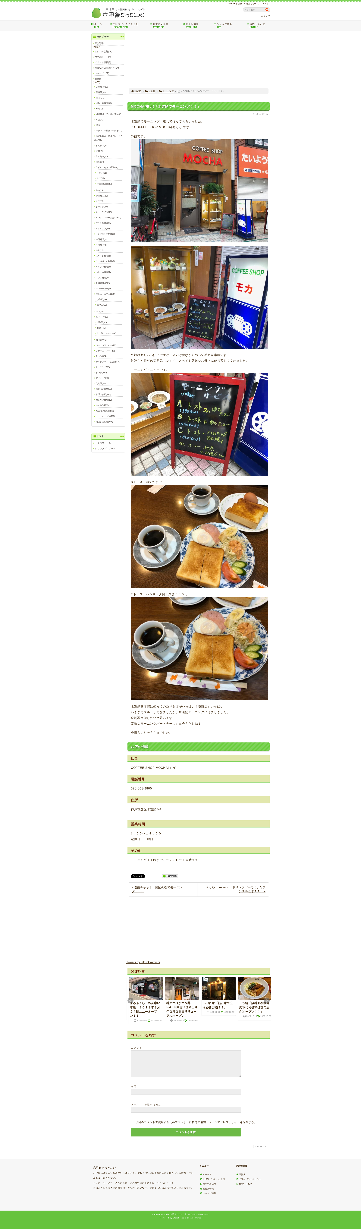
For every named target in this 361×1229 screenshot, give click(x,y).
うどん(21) (102, 173)
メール (135, 1104)
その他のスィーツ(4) (106, 333)
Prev (130, 1001)
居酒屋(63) (101, 92)
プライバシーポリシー (250, 1179)
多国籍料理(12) (103, 283)
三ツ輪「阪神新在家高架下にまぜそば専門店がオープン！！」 (254, 1007)
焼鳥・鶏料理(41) (104, 103)
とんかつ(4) (101, 145)
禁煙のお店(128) (103, 394)
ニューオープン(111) (105, 416)
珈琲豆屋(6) (101, 340)
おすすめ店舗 (160, 25)
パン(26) (100, 311)
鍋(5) (98, 125)
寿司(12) (100, 109)
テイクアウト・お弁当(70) (108, 362)
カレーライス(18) (104, 212)
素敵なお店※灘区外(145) (107, 68)
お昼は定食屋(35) (104, 389)
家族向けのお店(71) (105, 411)
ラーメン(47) (102, 207)
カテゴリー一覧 (103, 443)
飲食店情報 (192, 25)
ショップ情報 (224, 25)
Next (267, 1001)
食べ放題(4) (101, 356)
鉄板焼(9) (100, 162)
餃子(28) (100, 201)
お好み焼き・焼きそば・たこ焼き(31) (108, 138)
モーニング (168, 91)
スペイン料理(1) (103, 256)
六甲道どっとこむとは (125, 25)
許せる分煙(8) (102, 405)
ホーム (98, 25)
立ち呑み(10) (102, 156)
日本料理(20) (102, 87)
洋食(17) (100, 250)
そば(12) (101, 178)
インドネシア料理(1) (105, 234)
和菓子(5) (101, 328)
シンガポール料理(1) (105, 261)
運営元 (242, 1174)
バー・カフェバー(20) (106, 345)
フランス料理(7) (103, 223)
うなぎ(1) (100, 119)
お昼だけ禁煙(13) (104, 400)
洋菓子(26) (102, 322)
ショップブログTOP (105, 448)
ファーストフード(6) (105, 351)
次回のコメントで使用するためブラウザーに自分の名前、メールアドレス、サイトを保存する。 (196, 1122)
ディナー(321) (102, 378)
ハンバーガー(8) (103, 288)
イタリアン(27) (103, 228)
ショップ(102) (102, 73)
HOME (137, 91)
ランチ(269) (101, 372)
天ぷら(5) (100, 98)
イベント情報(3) (103, 62)
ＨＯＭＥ (207, 1174)
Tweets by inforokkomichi (143, 962)
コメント (136, 1047)
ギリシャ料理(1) (103, 267)
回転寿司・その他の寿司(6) (108, 114)
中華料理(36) (102, 196)
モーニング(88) (103, 367)
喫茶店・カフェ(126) (105, 294)
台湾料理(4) (101, 245)
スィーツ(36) (102, 317)
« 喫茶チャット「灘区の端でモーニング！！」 (157, 889)
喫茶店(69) (102, 299)
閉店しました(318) (104, 422)
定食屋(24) (101, 383)
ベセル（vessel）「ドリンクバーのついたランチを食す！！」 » (235, 889)
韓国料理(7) (101, 239)
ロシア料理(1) (102, 277)
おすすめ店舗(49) (103, 51)
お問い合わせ (257, 25)
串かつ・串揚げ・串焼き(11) (109, 130)
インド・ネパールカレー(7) (108, 217)
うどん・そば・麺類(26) (107, 167)
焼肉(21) (100, 151)
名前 (134, 1086)
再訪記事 (99, 43)
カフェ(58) (102, 305)
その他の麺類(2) (104, 184)
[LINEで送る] (170, 876)
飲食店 (152, 91)
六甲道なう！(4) (103, 57)
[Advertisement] (198, 59)
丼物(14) (100, 190)
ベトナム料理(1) (103, 272)
